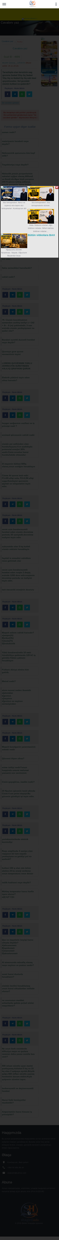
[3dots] (56, 4)
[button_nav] (4, 4)
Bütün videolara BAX (41, 235)
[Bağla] (56, 187)
